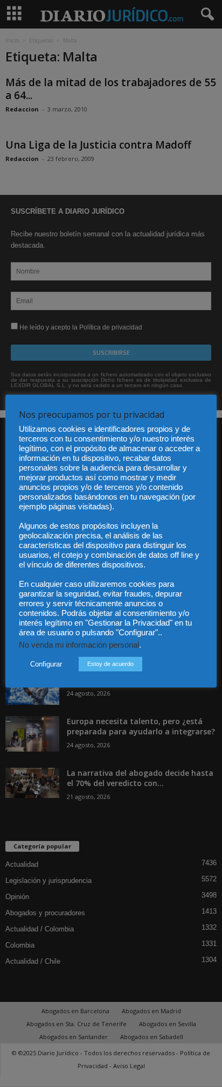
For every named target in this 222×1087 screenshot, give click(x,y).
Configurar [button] (46, 664)
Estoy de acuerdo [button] (110, 664)
